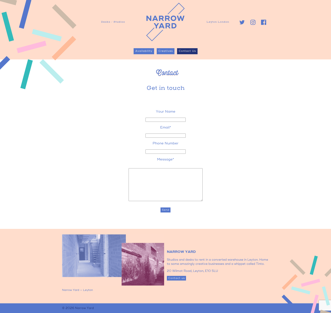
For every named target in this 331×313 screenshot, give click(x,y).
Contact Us (187, 51)
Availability (143, 51)
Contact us (176, 278)
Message (165, 159)
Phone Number (165, 143)
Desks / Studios (113, 22)
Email (165, 127)
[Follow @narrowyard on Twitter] (242, 22)
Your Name (165, 111)
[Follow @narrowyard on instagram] (252, 22)
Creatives (165, 51)
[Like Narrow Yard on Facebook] (263, 22)
